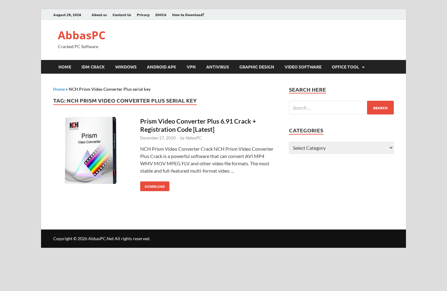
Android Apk (161, 66)
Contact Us (122, 14)
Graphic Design (256, 66)
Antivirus (217, 66)
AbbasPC (82, 35)
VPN (191, 66)
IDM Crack (93, 66)
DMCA (161, 14)
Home (64, 66)
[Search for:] (341, 107)
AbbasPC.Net (101, 238)
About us (99, 14)
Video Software (303, 66)
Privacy (143, 14)
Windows (126, 66)
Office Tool (345, 66)
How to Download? (188, 14)
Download (152, 185)
